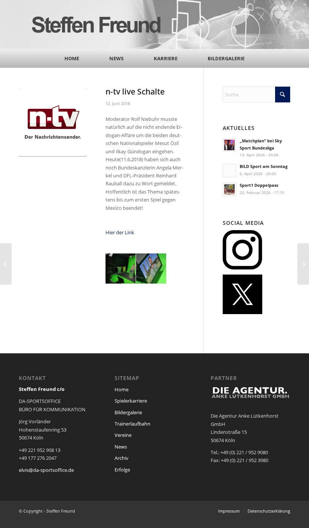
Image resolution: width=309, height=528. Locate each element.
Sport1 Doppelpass (259, 185)
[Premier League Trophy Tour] (6, 264)
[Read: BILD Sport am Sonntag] (229, 170)
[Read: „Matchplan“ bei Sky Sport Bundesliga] (229, 145)
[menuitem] (71, 58)
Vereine (123, 435)
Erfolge (122, 469)
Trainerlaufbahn (132, 423)
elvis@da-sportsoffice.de (46, 470)
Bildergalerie (128, 412)
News (121, 446)
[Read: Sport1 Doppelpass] (229, 189)
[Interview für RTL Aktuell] (303, 264)
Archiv (121, 458)
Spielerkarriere (131, 400)
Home (121, 389)
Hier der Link (120, 232)
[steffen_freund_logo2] (103, 24)
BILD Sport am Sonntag (264, 166)
